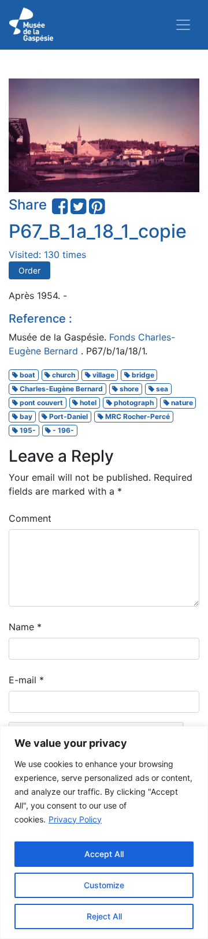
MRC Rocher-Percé (136, 416)
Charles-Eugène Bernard (60, 388)
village (102, 375)
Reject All (104, 916)
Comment (30, 518)
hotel (87, 402)
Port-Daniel (67, 416)
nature (181, 402)
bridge (142, 375)
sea (161, 388)
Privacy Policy (75, 819)
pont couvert (40, 402)
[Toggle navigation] (183, 25)
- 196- (62, 430)
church (62, 375)
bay (25, 416)
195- (27, 430)
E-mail (26, 680)
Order (29, 270)
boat (26, 375)
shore (128, 388)
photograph (133, 402)
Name (25, 627)
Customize (104, 885)
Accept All (104, 854)
